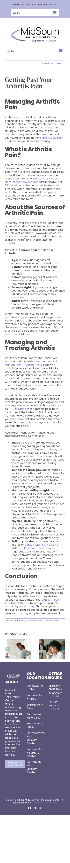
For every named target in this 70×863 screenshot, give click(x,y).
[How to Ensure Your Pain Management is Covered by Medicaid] (52, 641)
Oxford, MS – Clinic (35, 706)
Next (59, 63)
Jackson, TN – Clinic (34, 697)
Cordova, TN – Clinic (35, 687)
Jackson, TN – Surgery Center (34, 752)
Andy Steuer (27, 620)
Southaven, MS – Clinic (34, 716)
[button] (7, 649)
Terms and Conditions (45, 802)
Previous (47, 63)
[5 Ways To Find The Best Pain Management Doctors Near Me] (18, 641)
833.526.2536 (29, 4)
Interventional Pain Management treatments (31, 363)
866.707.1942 (50, 4)
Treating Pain (51, 620)
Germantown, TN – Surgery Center (36, 738)
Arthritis (39, 620)
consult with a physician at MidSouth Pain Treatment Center (35, 546)
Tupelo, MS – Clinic (35, 725)
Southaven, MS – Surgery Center (34, 767)
